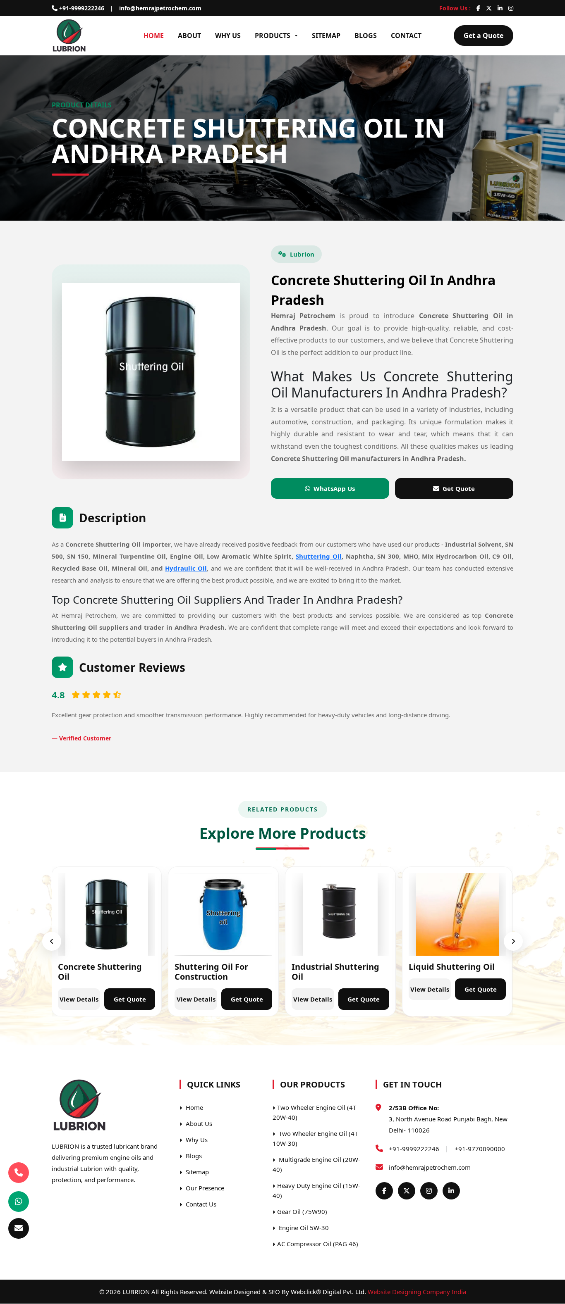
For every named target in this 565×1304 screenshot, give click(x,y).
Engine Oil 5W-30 (303, 1227)
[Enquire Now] (18, 1228)
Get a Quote (483, 35)
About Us (198, 1123)
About (189, 35)
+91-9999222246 (80, 8)
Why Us (228, 35)
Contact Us (200, 1204)
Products (272, 35)
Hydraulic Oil (186, 568)
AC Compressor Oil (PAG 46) (317, 1244)
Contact (406, 35)
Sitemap (326, 35)
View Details (79, 999)
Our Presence (204, 1188)
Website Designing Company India (417, 1291)
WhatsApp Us (334, 488)
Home (154, 35)
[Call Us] (18, 1174)
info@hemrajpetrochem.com (160, 8)
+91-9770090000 (480, 1149)
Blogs (365, 35)
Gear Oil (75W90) (302, 1211)
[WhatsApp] (18, 1201)
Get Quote (459, 488)
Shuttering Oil (319, 556)
